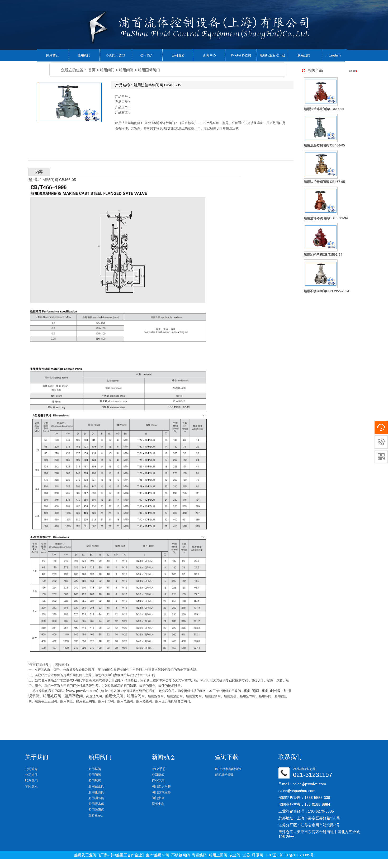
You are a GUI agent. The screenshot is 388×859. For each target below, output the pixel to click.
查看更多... (95, 815)
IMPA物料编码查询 (228, 769)
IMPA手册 (158, 769)
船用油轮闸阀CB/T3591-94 (323, 255)
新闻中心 (209, 55)
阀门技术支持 (161, 792)
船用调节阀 (96, 798)
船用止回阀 (96, 792)
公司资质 (178, 55)
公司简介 (146, 55)
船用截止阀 (96, 786)
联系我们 (303, 55)
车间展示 (31, 786)
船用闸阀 (126, 70)
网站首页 (52, 55)
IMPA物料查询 (241, 55)
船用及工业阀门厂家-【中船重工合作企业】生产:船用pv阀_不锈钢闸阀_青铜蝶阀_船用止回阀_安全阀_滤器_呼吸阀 (168, 855)
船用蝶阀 (94, 769)
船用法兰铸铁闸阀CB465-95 (324, 109)
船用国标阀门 (149, 70)
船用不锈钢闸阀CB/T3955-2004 (326, 291)
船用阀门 (84, 55)
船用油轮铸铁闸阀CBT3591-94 (326, 218)
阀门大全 (158, 798)
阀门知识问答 (161, 786)
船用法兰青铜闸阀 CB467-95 (324, 182)
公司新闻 (158, 775)
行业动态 (158, 780)
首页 (92, 70)
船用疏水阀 (96, 804)
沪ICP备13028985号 (297, 855)
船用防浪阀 (96, 809)
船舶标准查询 (224, 775)
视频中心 (158, 804)
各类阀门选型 (115, 55)
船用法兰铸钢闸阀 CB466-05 (324, 145)
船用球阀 (94, 780)
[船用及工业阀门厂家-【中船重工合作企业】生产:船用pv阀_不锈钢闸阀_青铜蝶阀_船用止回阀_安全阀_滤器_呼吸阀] (200, 27)
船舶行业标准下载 (272, 55)
